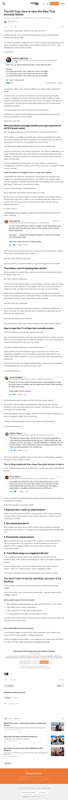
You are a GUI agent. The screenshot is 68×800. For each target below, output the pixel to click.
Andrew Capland (12, 21)
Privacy (34, 788)
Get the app (42, 792)
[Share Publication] (47, 3)
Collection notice (46, 788)
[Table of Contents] (2, 399)
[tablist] (11, 697)
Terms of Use (42, 666)
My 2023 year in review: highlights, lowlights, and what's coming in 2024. (25, 728)
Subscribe (54, 3)
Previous (10, 686)
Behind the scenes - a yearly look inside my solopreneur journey (25, 724)
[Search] (44, 3)
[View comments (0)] (11, 26)
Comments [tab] (8, 697)
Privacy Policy (46, 667)
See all (7, 763)
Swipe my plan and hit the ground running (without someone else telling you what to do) (26, 753)
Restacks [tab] (14, 697)
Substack (25, 796)
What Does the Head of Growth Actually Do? (20, 737)
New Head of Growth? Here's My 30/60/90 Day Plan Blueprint (23, 749)
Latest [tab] (10, 718)
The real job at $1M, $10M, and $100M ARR (16, 739)
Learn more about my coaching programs (34, 642)
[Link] (1, 127)
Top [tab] (6, 718)
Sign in (63, 3)
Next (59, 686)
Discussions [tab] (16, 718)
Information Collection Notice (33, 667)
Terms (38, 788)
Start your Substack (29, 792)
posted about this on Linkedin (16, 213)
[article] (34, 728)
